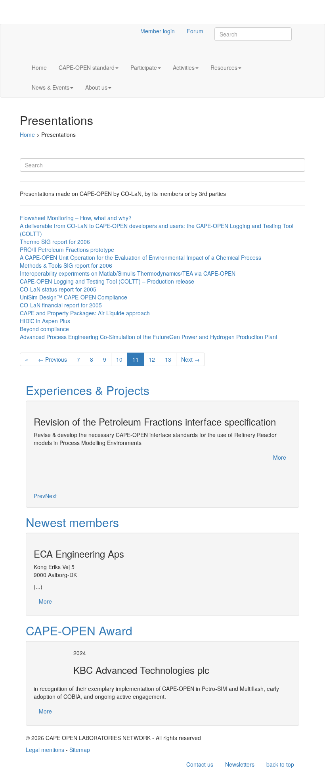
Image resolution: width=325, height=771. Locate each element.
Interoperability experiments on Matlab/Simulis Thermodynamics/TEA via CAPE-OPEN (127, 273)
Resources (223, 67)
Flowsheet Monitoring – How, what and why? (76, 218)
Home (39, 67)
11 (135, 359)
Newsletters (239, 764)
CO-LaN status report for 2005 (58, 289)
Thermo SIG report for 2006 (55, 241)
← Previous (52, 359)
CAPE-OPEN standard (87, 67)
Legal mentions (45, 750)
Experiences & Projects (87, 390)
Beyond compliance (44, 329)
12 (152, 359)
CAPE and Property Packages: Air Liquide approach (85, 313)
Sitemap (79, 750)
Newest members (72, 522)
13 (168, 359)
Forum (195, 31)
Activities (184, 67)
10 (119, 359)
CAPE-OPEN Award (79, 630)
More (279, 457)
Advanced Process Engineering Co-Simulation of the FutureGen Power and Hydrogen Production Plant (148, 337)
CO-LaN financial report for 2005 (61, 305)
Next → (190, 359)
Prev (39, 496)
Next (51, 496)
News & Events (50, 87)
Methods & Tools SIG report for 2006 (66, 265)
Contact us (199, 764)
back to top (280, 764)
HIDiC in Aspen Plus (45, 321)
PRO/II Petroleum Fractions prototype (67, 249)
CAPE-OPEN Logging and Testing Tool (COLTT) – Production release (107, 281)
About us (96, 87)
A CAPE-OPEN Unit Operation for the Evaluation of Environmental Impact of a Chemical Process (140, 257)
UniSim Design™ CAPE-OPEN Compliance (73, 297)
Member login (157, 31)
